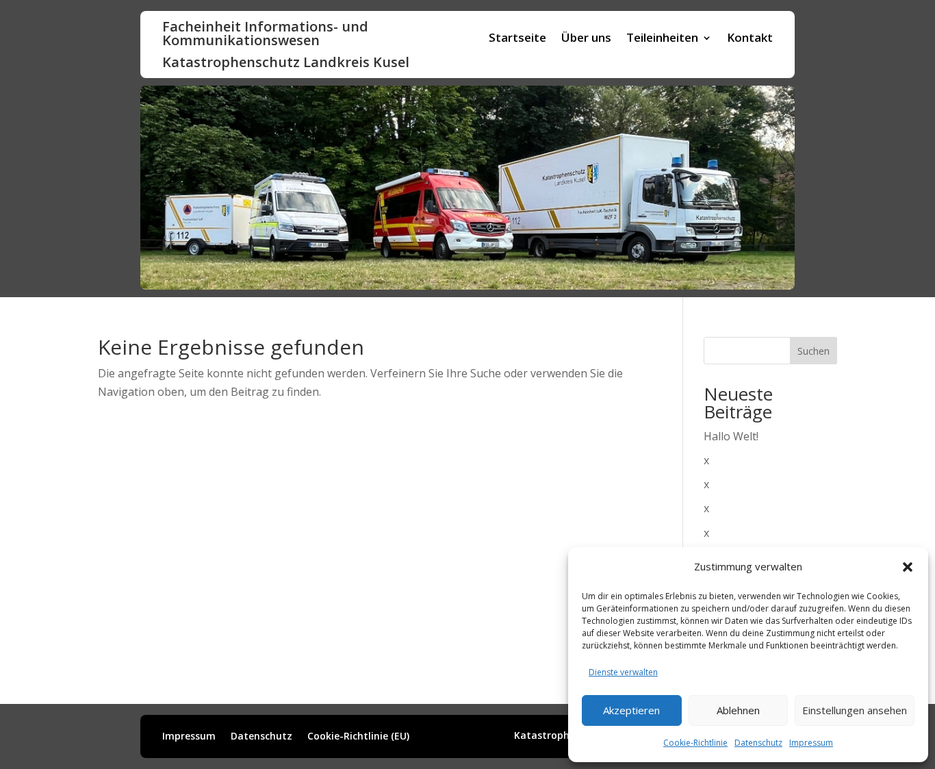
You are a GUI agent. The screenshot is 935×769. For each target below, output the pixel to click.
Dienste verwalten (623, 672)
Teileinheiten (662, 39)
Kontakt (750, 39)
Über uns (586, 39)
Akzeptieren (631, 710)
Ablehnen (738, 710)
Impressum (811, 742)
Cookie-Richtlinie (695, 742)
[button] (907, 567)
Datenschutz (758, 742)
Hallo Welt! (731, 436)
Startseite (517, 39)
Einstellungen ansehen (854, 710)
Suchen (813, 350)
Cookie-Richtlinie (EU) (358, 736)
